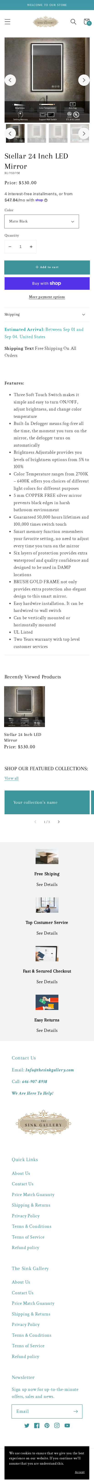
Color (9, 210)
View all (12, 778)
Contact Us (23, 1184)
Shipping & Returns (31, 1205)
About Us (21, 1173)
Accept (80, 1472)
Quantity (12, 235)
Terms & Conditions (32, 1226)
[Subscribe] (75, 1411)
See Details (47, 885)
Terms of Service (28, 1237)
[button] (7, 21)
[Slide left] (35, 822)
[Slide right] (59, 822)
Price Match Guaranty (33, 1195)
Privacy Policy (26, 1216)
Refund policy (25, 1248)
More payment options (47, 297)
